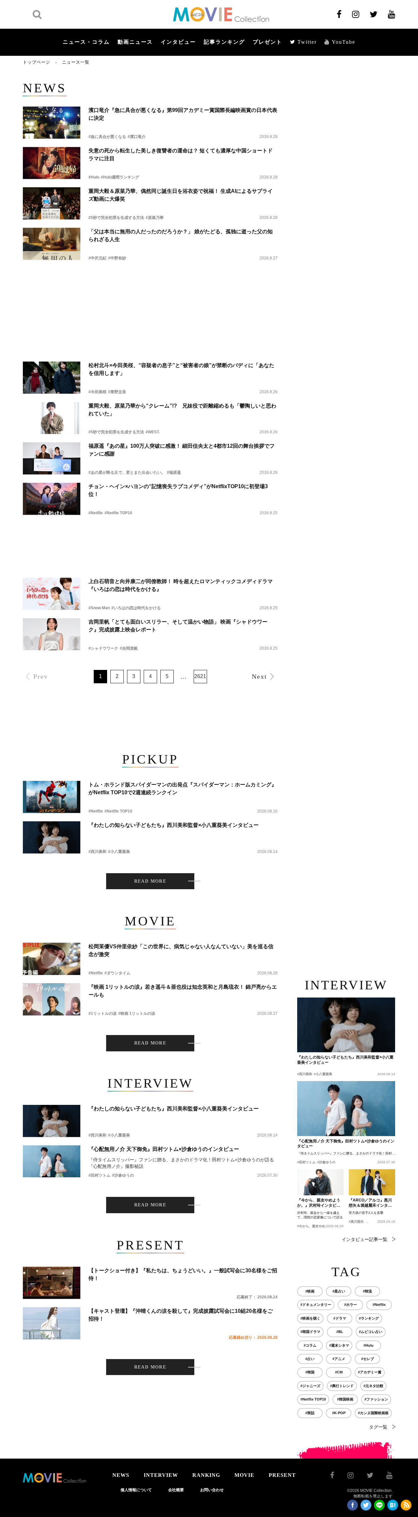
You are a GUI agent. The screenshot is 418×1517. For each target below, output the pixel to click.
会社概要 (176, 1490)
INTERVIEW (161, 1475)
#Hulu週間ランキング (120, 177)
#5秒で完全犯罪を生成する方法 (116, 218)
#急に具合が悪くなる (107, 137)
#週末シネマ (339, 1345)
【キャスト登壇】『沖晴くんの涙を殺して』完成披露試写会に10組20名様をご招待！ (180, 1315)
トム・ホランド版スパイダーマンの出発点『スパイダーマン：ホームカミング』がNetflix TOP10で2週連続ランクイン (182, 788)
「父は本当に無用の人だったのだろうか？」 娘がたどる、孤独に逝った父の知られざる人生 (180, 235)
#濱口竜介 (137, 137)
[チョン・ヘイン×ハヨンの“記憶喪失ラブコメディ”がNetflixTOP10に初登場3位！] (51, 499)
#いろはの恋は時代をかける (136, 608)
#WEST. (153, 432)
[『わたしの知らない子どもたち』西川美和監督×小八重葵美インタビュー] (51, 837)
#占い (309, 1359)
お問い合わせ (212, 1490)
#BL (339, 1332)
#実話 (309, 1413)
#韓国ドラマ (310, 1332)
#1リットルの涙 (102, 1013)
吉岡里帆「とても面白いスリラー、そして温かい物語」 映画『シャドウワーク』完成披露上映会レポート (177, 625)
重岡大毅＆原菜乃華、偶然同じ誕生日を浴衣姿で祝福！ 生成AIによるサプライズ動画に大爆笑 (180, 195)
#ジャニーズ (310, 1386)
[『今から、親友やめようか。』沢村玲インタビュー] (320, 1182)
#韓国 (309, 1372)
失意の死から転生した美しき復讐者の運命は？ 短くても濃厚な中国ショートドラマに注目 (180, 154)
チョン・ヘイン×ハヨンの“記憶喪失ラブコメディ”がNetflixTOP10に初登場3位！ (178, 490)
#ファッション (376, 1399)
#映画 (309, 1291)
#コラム (310, 1345)
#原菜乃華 (155, 218)
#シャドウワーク (103, 648)
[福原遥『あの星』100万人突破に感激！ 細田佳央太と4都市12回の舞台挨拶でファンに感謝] (51, 458)
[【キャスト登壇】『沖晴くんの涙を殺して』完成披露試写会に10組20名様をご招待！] (51, 1323)
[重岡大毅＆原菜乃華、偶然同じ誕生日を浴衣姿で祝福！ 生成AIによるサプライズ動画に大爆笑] (51, 203)
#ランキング (369, 1318)
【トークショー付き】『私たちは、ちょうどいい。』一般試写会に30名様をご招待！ (182, 1274)
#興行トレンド (342, 1386)
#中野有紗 (117, 258)
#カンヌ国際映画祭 (373, 1413)
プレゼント (267, 42)
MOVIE (244, 1475)
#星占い (338, 1291)
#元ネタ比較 (373, 1386)
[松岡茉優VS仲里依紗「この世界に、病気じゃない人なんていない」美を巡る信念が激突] (51, 959)
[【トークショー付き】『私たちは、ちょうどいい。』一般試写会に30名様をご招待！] (51, 1283)
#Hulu (93, 177)
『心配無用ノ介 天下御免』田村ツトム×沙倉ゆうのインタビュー (163, 1149)
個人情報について (136, 1490)
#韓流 (367, 1291)
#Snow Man (99, 608)
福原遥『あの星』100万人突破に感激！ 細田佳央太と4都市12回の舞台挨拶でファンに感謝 (181, 450)
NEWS (120, 1475)
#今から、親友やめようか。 (317, 1226)
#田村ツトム (99, 1175)
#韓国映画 (345, 1399)
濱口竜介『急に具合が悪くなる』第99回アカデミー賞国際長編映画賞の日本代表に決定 (182, 114)
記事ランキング (224, 42)
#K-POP (339, 1413)
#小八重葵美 (119, 852)
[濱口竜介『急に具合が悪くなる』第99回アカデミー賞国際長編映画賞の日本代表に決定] (51, 122)
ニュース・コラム (86, 42)
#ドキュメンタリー (315, 1305)
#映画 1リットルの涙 (136, 1013)
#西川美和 (97, 852)
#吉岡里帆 (129, 648)
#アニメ (338, 1359)
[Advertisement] (150, 286)
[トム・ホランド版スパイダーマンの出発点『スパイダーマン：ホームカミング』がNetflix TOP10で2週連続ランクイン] (51, 797)
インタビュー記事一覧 (364, 1239)
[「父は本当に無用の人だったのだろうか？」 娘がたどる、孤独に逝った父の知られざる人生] (51, 244)
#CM (339, 1372)
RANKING (206, 1475)
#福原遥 (174, 472)
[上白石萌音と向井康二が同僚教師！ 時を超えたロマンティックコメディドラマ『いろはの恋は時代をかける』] (51, 594)
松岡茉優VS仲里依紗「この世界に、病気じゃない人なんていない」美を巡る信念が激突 (180, 950)
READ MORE (150, 881)
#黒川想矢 (356, 1221)
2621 (200, 676)
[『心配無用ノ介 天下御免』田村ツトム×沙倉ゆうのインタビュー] (51, 1161)
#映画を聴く (310, 1318)
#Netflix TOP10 (118, 513)
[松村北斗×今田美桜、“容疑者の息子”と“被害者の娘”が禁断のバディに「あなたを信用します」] (51, 378)
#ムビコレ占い (370, 1332)
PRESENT (282, 1475)
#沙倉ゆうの (123, 1175)
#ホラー (350, 1305)
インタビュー (178, 42)
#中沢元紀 (97, 258)
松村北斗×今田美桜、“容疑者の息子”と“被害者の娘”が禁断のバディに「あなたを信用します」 (181, 369)
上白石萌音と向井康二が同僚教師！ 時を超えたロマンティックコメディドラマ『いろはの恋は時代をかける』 (180, 585)
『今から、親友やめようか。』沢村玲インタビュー (318, 1203)
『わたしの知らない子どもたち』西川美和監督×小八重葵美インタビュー (173, 825)
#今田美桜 (97, 392)
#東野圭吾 (117, 392)
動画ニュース (135, 42)
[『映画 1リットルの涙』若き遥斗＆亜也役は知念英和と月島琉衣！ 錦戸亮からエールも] (51, 999)
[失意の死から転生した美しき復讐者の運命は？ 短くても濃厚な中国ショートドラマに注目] (51, 163)
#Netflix (95, 513)
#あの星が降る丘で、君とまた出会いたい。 (126, 472)
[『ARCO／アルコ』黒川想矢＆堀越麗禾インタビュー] (372, 1182)
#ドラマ (339, 1318)
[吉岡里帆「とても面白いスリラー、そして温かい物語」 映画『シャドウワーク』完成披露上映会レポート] (51, 634)
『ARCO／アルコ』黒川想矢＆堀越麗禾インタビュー (370, 1203)
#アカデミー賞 (369, 1372)
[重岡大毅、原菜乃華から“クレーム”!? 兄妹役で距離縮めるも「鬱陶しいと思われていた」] (51, 418)
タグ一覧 (378, 1427)
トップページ (36, 62)
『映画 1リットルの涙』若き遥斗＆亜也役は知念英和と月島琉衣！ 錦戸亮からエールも (182, 991)
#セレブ (367, 1359)
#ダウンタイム (117, 973)
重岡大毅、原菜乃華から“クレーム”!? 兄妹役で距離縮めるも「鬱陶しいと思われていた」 (182, 409)
